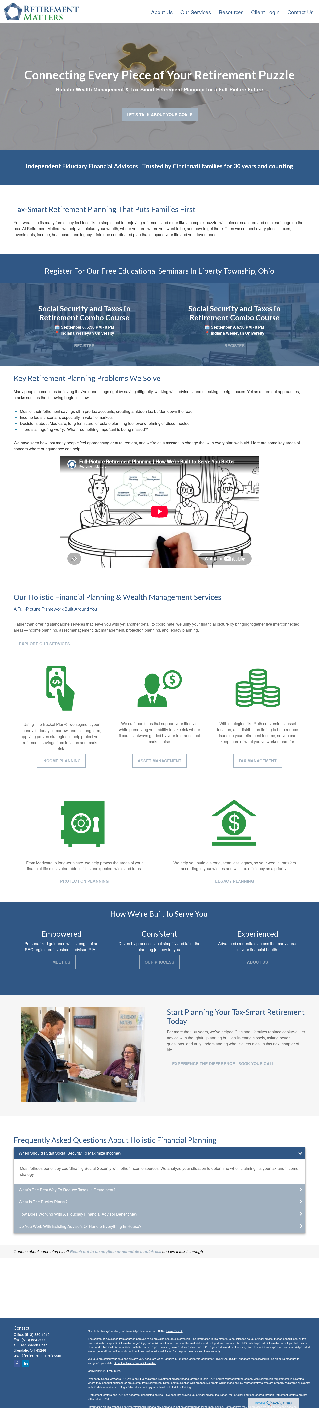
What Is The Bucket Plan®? (43, 1202)
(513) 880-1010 (37, 1334)
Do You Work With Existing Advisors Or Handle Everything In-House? (80, 1226)
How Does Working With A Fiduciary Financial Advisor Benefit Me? (78, 1214)
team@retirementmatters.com (37, 1355)
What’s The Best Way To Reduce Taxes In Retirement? (67, 1189)
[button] (162, 11)
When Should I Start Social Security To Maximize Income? (70, 1153)
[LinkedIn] (25, 1363)
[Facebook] (17, 1363)
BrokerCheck (174, 1331)
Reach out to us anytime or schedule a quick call (116, 1251)
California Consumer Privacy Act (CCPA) (213, 1359)
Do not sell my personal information (135, 1363)
